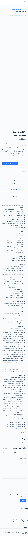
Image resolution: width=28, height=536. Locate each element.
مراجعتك (23, 477)
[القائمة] (3, 2)
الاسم (24, 462)
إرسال (23, 500)
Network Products (16, 173)
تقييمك (24, 458)
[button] (14, 528)
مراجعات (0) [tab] (14, 183)
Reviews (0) (14, 196)
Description (14, 189)
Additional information (14, 193)
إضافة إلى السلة (10, 163)
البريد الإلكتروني (22, 469)
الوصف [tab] (14, 180)
